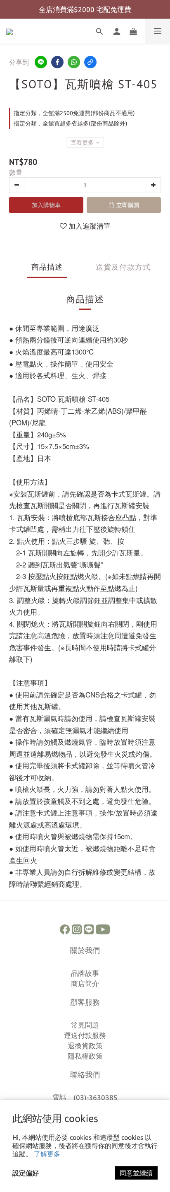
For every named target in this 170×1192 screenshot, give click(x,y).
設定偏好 (25, 1173)
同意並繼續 (136, 1173)
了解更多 (47, 1154)
